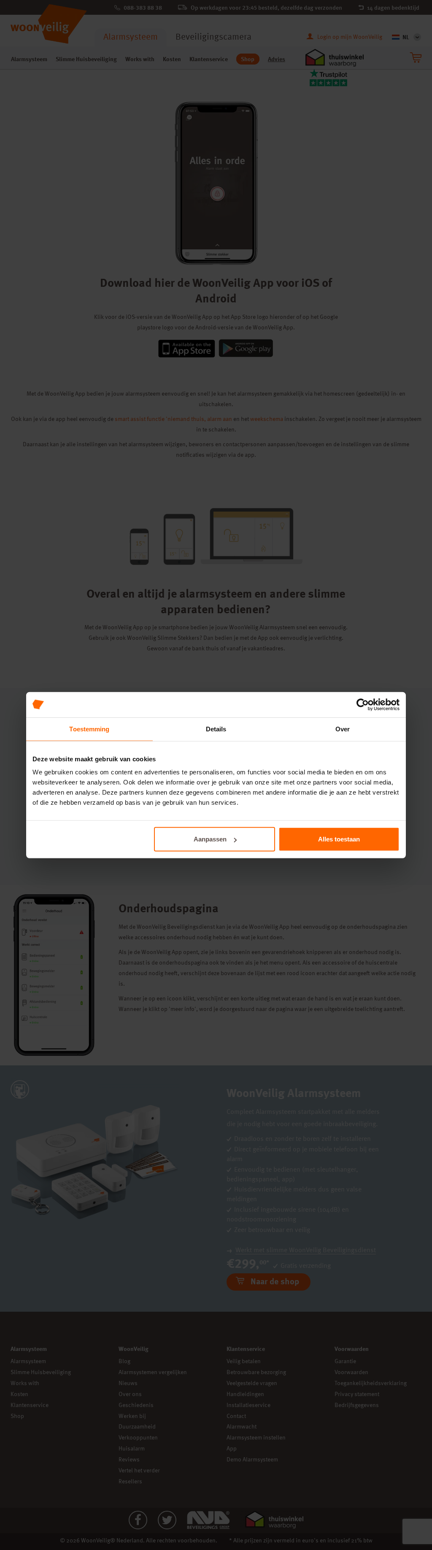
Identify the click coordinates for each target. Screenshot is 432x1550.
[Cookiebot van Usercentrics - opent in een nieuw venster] (363, 704)
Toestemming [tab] (89, 728)
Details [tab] (216, 728)
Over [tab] (342, 728)
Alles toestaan (339, 839)
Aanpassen (210, 839)
